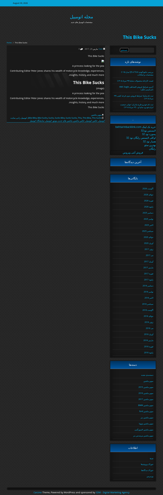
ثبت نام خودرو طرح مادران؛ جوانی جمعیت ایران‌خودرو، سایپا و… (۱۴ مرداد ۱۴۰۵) (136, 105)
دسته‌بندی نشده (147, 375)
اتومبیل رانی (21, 117)
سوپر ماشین (96, 114)
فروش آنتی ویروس (133, 152)
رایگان (152, 148)
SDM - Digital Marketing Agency (112, 492)
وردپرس (150, 476)
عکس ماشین (79, 120)
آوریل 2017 (148, 261)
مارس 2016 (148, 340)
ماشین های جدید (65, 120)
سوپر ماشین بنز (147, 417)
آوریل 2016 (148, 334)
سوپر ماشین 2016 (145, 393)
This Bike (87, 117)
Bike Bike (32, 117)
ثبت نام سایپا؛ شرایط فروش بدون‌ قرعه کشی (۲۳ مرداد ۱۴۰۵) (133, 97)
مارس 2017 (148, 267)
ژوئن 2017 (149, 249)
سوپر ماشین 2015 (145, 387)
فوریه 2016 (148, 346)
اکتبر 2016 (149, 297)
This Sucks (97, 117)
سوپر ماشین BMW (145, 405)
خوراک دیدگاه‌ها (147, 470)
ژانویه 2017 (148, 279)
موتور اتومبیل (51, 120)
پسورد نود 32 (149, 134)
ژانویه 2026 (148, 206)
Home (9, 42)
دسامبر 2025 (148, 212)
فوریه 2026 (148, 200)
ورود (151, 458)
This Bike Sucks (139, 37)
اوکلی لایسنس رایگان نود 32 (141, 137)
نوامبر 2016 (148, 291)
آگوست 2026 (147, 188)
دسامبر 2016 (148, 285)
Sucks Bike (60, 117)
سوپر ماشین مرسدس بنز (143, 435)
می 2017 (149, 255)
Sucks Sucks (71, 117)
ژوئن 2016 (149, 322)
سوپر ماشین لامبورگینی (144, 429)
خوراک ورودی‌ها (147, 464)
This (80, 117)
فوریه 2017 (148, 273)
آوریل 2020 (148, 243)
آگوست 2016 (147, 310)
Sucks (51, 117)
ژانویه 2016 (148, 352)
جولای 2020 (148, 237)
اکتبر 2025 (149, 225)
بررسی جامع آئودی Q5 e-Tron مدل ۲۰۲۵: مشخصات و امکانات (137, 73)
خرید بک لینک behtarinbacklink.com (135, 127)
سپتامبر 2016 (147, 304)
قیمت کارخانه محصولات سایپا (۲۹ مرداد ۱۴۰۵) (135, 80)
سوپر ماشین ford (146, 411)
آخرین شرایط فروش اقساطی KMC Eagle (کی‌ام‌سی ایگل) (136, 88)
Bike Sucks (42, 117)
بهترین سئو (150, 145)
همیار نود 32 (149, 141)
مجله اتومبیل (81, 17)
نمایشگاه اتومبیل (37, 120)
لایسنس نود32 (148, 130)
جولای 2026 (148, 194)
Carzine (38, 492)
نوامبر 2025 (148, 219)
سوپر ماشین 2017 (145, 399)
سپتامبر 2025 (147, 231)
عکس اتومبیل (92, 120)
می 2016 (149, 328)
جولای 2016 (148, 316)
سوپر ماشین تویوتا (146, 423)
